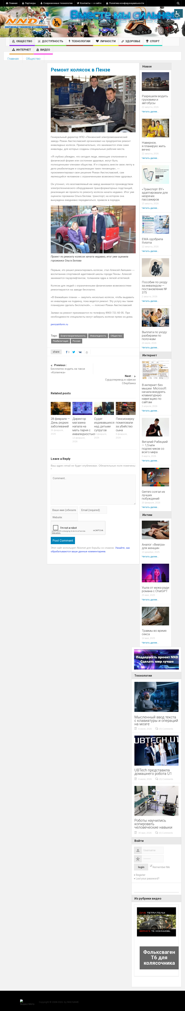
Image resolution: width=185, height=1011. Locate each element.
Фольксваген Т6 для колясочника (159, 957)
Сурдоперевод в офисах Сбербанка (120, 379)
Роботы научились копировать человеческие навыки (153, 824)
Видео (45, 49)
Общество (24, 41)
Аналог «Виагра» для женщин (153, 546)
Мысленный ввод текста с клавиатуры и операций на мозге (156, 720)
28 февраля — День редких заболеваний (60, 422)
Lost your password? (147, 878)
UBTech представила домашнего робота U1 (153, 772)
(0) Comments (166, 729)
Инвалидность (98, 335)
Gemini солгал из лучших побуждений (153, 495)
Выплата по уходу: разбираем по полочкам (154, 335)
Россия (76, 341)
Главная (13, 3)
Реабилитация (60, 341)
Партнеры (30, 3)
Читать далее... (150, 111)
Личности (108, 41)
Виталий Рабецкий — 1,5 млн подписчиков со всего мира (155, 447)
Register (140, 874)
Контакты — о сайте (91, 3)
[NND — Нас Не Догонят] (33, 21)
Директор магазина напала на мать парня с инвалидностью (83, 426)
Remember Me (161, 867)
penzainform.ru (59, 324)
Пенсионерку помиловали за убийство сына (125, 424)
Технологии (81, 41)
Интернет (23, 49)
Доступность (52, 41)
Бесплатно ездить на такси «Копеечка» (68, 369)
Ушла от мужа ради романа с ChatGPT (155, 589)
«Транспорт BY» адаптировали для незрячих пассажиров (155, 194)
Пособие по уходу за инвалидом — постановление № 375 (154, 287)
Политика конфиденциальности (126, 3)
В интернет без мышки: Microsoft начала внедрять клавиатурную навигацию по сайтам (154, 393)
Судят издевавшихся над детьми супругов (104, 424)
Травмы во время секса (154, 632)
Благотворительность (73, 335)
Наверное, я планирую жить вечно (154, 146)
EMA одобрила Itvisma (152, 240)
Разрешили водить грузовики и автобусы (155, 99)
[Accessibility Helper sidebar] (178, 13)
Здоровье (132, 41)
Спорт (155, 41)
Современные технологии (57, 3)
